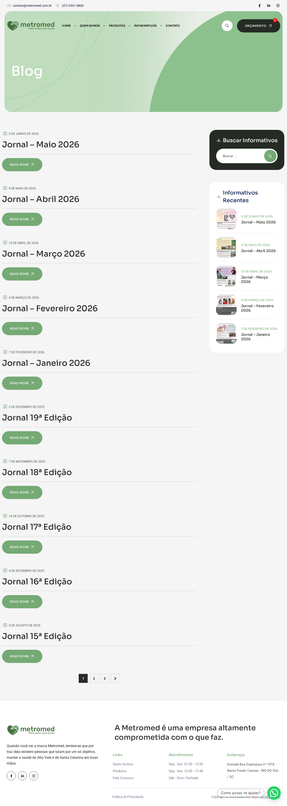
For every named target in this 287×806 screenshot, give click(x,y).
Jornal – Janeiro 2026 (46, 363)
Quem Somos (90, 25)
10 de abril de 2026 (256, 271)
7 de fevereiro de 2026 (259, 329)
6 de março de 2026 (257, 300)
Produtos (117, 25)
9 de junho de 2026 (257, 216)
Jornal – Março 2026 (43, 254)
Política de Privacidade (128, 797)
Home (66, 25)
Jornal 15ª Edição (37, 636)
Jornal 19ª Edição (37, 417)
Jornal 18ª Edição (37, 472)
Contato (173, 25)
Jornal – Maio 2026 (40, 144)
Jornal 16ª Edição (37, 581)
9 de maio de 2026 (255, 245)
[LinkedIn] (268, 6)
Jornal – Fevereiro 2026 (50, 308)
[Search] (227, 25)
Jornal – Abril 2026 (40, 199)
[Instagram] (278, 6)
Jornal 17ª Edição (36, 527)
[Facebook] (259, 6)
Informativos (145, 25)
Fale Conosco (123, 778)
